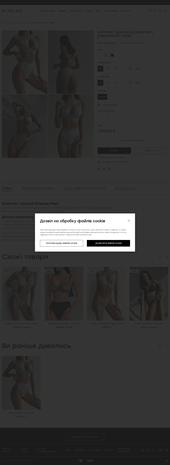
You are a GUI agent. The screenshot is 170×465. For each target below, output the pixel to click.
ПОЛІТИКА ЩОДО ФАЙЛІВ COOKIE (61, 243)
